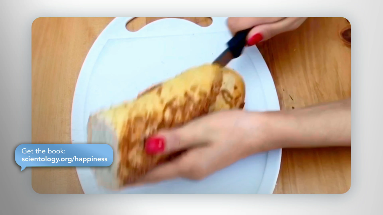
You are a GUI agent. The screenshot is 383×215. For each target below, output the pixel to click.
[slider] (202, 209)
